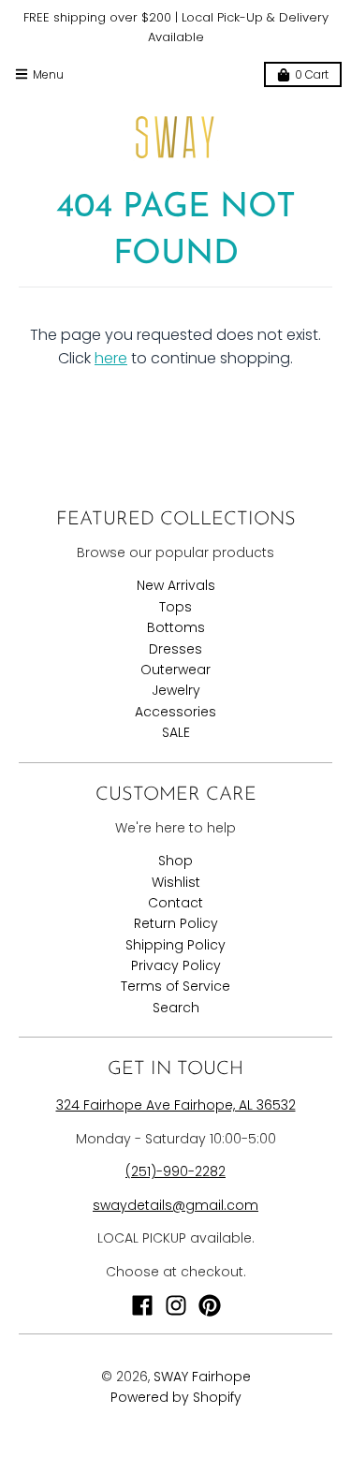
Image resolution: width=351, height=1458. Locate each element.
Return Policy (176, 923)
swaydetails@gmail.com (175, 1205)
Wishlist (176, 882)
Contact (175, 902)
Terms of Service (175, 986)
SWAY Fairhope (202, 1376)
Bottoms (176, 627)
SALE (176, 732)
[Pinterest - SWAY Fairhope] (209, 1305)
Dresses (175, 649)
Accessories (175, 711)
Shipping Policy (175, 944)
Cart (312, 74)
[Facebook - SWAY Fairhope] (142, 1305)
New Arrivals (176, 585)
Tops (175, 606)
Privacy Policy (176, 965)
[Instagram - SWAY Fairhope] (176, 1305)
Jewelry (176, 690)
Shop (175, 860)
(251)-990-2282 (175, 1171)
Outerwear (175, 669)
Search (176, 1007)
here (111, 358)
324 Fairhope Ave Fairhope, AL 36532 (176, 1105)
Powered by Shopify (175, 1397)
